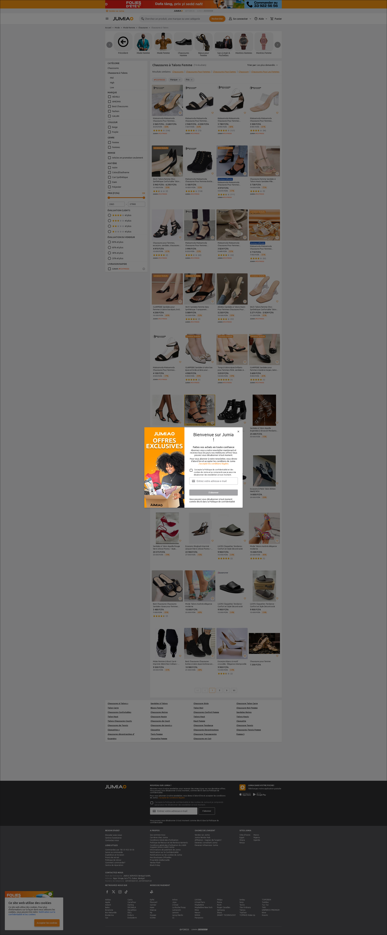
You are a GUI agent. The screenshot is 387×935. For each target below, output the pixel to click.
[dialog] (193, 467)
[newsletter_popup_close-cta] (238, 432)
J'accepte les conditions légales (213, 463)
